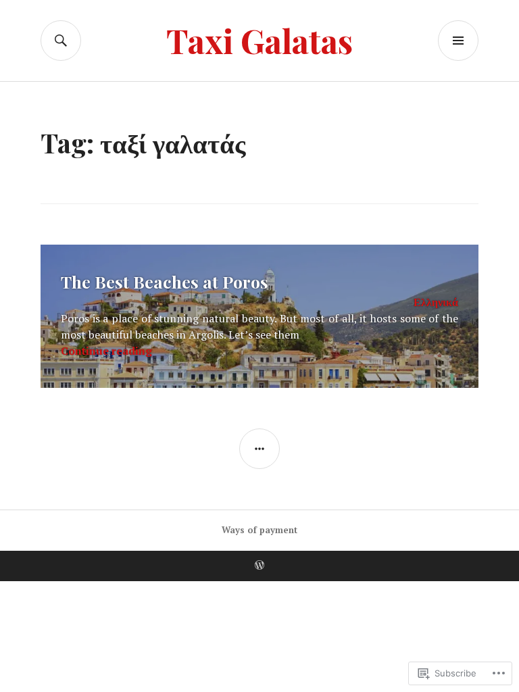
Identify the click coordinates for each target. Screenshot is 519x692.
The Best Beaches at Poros (164, 281)
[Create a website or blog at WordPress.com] (259, 566)
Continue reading (106, 350)
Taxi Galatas (259, 40)
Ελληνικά (436, 302)
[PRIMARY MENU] (458, 40)
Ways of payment (259, 530)
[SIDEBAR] (259, 448)
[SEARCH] (61, 40)
